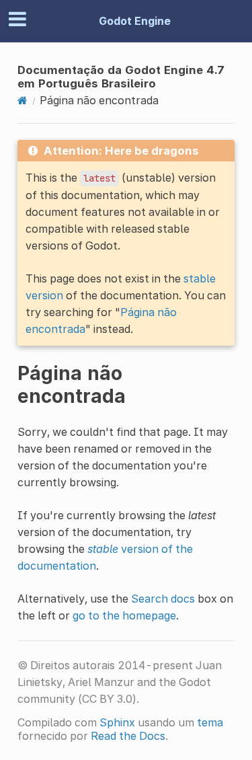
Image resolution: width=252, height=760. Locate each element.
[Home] (22, 100)
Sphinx (117, 722)
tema (210, 722)
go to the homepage (124, 615)
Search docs (163, 598)
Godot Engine (135, 21)
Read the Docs (128, 736)
